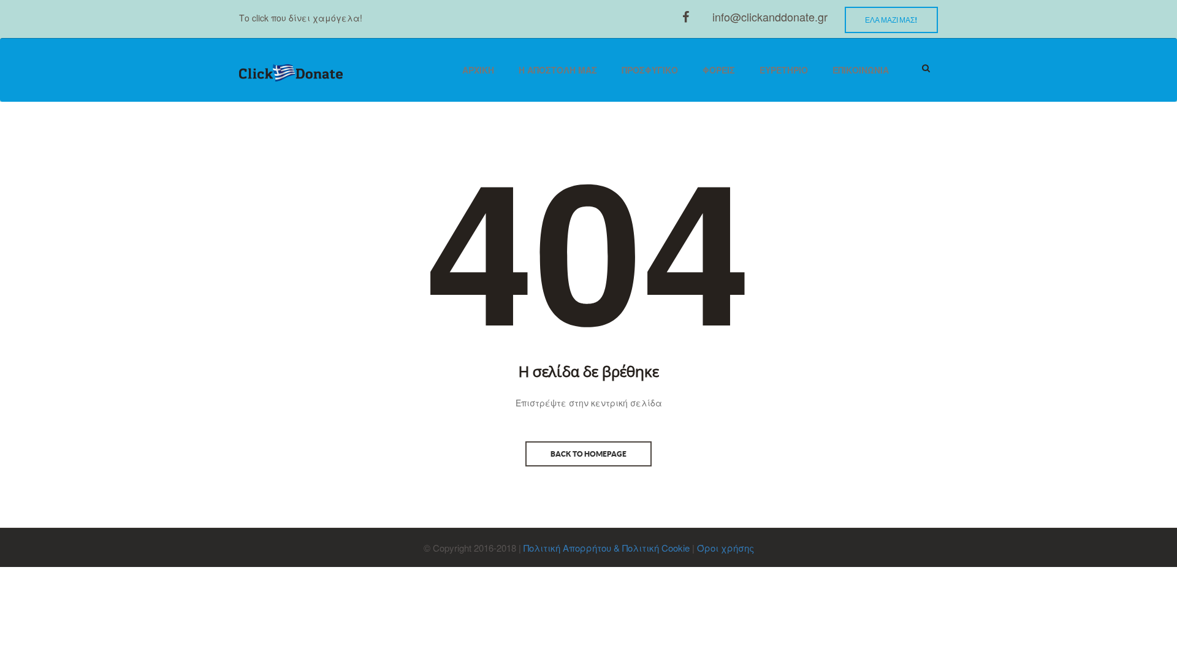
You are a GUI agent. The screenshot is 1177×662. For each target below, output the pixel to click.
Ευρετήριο (784, 70)
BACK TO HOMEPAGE (588, 454)
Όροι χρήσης (725, 547)
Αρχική (478, 70)
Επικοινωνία (860, 70)
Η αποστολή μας (558, 70)
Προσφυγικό (650, 70)
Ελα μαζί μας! (891, 20)
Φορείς (719, 70)
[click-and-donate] (291, 73)
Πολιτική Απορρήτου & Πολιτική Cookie (607, 547)
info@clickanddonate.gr (770, 17)
